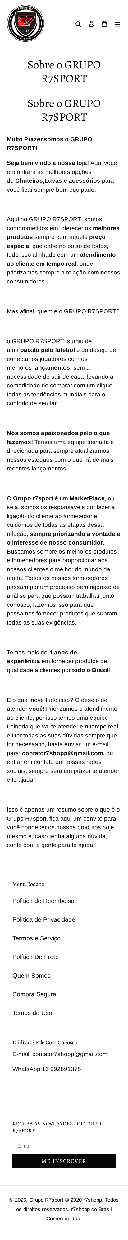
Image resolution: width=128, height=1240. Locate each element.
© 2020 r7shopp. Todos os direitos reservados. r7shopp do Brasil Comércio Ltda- (67, 1209)
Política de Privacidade (43, 919)
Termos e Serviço (36, 938)
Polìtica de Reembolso (43, 900)
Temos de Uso (32, 1012)
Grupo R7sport (47, 1200)
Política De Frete (35, 956)
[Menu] (117, 23)
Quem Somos (31, 975)
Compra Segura (34, 994)
